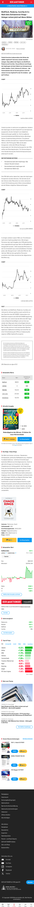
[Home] (20, 905)
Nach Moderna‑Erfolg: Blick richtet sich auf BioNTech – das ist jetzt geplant (14, 707)
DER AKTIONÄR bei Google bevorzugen (11, 53)
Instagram (9, 866)
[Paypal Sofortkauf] (9, 540)
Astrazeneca (26, 228)
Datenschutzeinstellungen (9, 809)
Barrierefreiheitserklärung (9, 806)
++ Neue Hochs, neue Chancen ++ (17, 5)
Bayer (2, 663)
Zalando (3, 648)
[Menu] (31, 2)
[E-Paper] (14, 905)
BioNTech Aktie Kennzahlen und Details (11, 594)
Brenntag (3, 666)
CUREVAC (10, 42)
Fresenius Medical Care (7, 661)
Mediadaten (5, 794)
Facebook (9, 870)
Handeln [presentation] (30, 882)
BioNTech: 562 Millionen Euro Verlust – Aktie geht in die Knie (16, 721)
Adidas (3, 650)
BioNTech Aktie (5, 551)
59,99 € (14, 779)
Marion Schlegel (20, 48)
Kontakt (8, 859)
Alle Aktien (4, 824)
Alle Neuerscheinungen (28, 738)
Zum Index (5, 612)
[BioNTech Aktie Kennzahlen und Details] (17, 574)
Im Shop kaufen (24, 439)
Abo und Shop (5, 844)
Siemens (3, 656)
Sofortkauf (12, 439)
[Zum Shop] (8, 905)
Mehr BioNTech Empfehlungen (24, 727)
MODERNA (16, 42)
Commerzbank (5, 658)
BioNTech (4, 42)
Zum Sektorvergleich (7, 632)
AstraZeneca (4, 44)
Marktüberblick (6, 836)
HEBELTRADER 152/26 (17, 756)
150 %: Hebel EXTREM (17, 742)
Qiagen (3, 669)
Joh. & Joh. (22, 42)
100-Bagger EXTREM (17, 770)
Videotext (4, 812)
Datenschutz (5, 803)
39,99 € (14, 751)
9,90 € (14, 765)
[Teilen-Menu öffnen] (25, 905)
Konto (15, 445)
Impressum (4, 797)
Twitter (8, 873)
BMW (2, 653)
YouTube (8, 863)
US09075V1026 (11, 553)
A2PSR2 (3, 553)
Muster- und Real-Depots (9, 839)
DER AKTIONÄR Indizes (8, 841)
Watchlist (6, 556)
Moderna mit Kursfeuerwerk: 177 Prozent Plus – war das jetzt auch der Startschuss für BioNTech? (16, 714)
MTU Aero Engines (6, 671)
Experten (4, 833)
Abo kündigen (5, 817)
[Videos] (3, 905)
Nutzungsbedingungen (8, 800)
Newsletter (4, 830)
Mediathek (4, 827)
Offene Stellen (5, 815)
